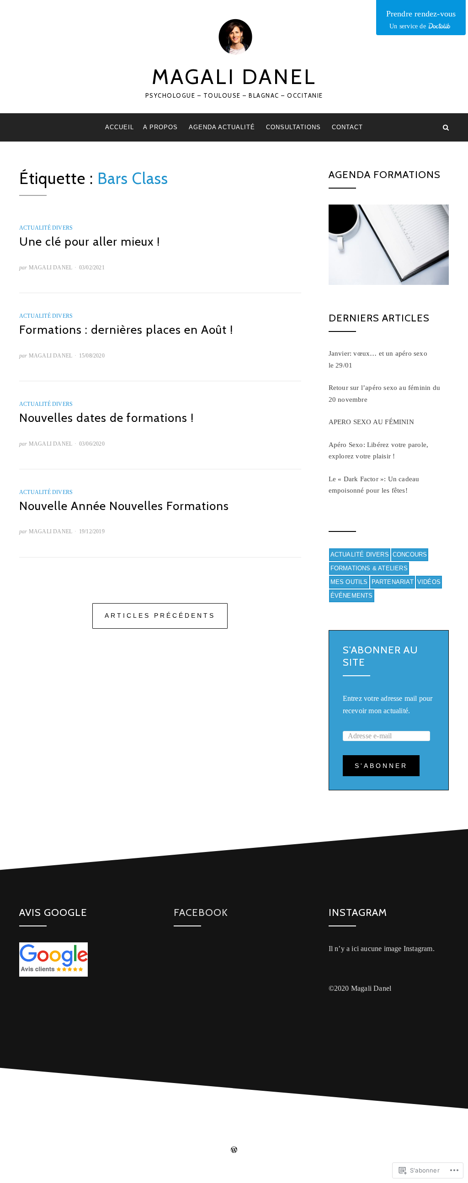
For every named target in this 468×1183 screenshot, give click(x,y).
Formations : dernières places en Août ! (126, 329)
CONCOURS (410, 554)
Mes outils (349, 581)
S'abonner (381, 765)
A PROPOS (160, 127)
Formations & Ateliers (369, 568)
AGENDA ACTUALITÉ (222, 127)
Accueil (119, 127)
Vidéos (429, 581)
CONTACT (347, 127)
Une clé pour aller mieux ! (89, 241)
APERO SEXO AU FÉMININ (371, 422)
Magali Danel (234, 76)
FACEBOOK (201, 912)
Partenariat (393, 581)
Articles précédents (160, 615)
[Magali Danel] (22, 127)
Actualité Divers (46, 228)
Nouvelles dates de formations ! (106, 417)
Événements (351, 595)
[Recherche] (446, 127)
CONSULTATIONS (293, 127)
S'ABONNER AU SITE (380, 656)
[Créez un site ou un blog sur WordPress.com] (234, 1150)
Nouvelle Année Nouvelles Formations (124, 506)
